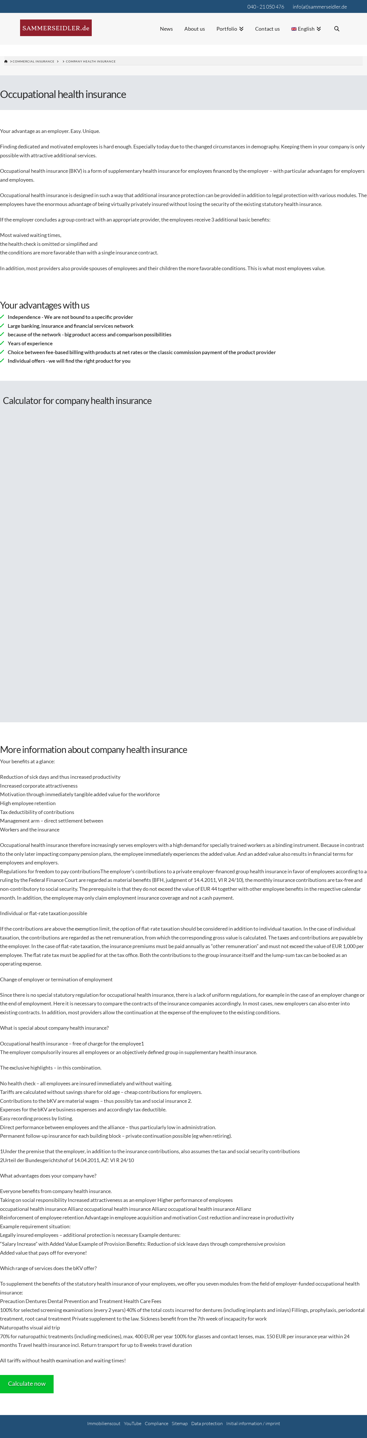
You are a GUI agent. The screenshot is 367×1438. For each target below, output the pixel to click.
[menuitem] (306, 32)
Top (353, 1424)
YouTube (132, 1423)
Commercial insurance (33, 61)
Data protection (207, 1423)
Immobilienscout (103, 1423)
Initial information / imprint (253, 1423)
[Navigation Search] (337, 32)
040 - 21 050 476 (265, 6)
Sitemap (180, 1423)
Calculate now (27, 1383)
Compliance (156, 1423)
